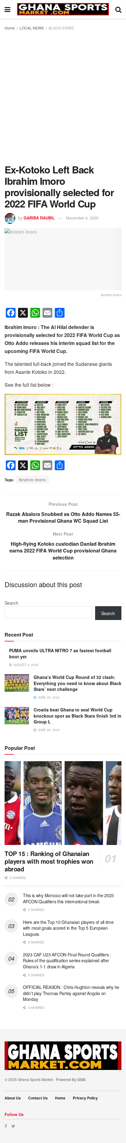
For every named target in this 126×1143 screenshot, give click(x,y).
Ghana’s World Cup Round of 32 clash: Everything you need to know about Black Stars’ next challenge (77, 683)
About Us (13, 1098)
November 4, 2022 (82, 218)
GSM (81, 1079)
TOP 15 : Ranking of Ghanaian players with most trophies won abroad (49, 861)
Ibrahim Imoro (32, 479)
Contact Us (38, 1098)
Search (11, 603)
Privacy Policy (85, 1098)
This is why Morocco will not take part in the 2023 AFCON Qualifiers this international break (68, 898)
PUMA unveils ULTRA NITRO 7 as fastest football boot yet (60, 653)
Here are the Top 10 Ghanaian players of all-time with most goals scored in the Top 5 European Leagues (68, 928)
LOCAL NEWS (32, 27)
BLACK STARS (61, 27)
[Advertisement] (63, 97)
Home (10, 27)
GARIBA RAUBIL (39, 218)
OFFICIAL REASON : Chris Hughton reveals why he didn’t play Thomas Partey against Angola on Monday (71, 993)
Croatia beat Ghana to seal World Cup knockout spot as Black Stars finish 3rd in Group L (77, 716)
